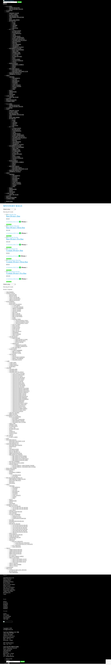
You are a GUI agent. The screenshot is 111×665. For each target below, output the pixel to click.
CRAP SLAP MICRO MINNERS (20, 389)
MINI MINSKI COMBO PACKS (17, 479)
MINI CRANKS (13, 414)
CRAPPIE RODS (16, 475)
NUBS (14, 317)
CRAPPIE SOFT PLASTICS (19, 40)
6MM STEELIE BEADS (15, 552)
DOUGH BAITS (16, 41)
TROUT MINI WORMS (15, 564)
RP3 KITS (11, 481)
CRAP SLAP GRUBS (17, 381)
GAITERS (14, 488)
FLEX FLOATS (16, 515)
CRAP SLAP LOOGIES (18, 387)
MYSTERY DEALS (14, 68)
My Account (9, 658)
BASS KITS (12, 303)
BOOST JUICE (13, 296)
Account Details (7, 616)
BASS (13, 22)
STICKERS (12, 94)
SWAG (8, 75)
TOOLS (14, 62)
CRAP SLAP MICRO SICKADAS (20, 391)
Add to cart (9, 224)
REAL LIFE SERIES (14, 20)
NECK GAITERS (16, 86)
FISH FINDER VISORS (18, 420)
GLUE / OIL (15, 55)
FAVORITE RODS (14, 449)
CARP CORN (12, 362)
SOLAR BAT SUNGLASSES (16, 462)
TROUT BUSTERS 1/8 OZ (19, 561)
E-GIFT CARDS (13, 14)
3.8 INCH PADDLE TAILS (22, 321)
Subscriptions (6, 617)
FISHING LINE (16, 52)
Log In (4, 613)
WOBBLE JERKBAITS (21, 346)
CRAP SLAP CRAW (17, 376)
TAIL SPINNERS (16, 44)
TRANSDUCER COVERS (19, 422)
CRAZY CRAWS (16, 309)
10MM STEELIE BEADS (15, 549)
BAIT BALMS (13, 294)
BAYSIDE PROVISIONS (15, 445)
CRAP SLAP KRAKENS (18, 384)
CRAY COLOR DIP (14, 297)
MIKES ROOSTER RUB (15, 453)
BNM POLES (12, 446)
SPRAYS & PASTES (14, 300)
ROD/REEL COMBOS (18, 64)
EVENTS (8, 98)
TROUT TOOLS (13, 565)
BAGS (11, 90)
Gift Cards (5, 619)
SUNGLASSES (16, 59)
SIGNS (11, 93)
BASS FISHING (10, 301)
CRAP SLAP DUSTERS (18, 378)
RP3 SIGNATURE (13, 15)
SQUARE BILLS (16, 347)
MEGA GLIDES (16, 351)
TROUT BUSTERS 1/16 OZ (19, 559)
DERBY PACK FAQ (14, 7)
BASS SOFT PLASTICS (18, 39)
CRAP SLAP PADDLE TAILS (19, 403)
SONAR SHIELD (13, 464)
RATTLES (11, 522)
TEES (13, 89)
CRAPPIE (14, 25)
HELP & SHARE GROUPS (16, 9)
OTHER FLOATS (16, 517)
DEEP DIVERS (16, 338)
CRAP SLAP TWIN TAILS (19, 410)
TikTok (5, 601)
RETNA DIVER (19, 342)
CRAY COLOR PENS (14, 298)
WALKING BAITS (17, 359)
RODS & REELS (13, 63)
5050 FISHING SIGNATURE (16, 17)
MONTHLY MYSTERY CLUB (20, 71)
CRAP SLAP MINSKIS (18, 401)
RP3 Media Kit (6, 592)
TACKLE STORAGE (17, 60)
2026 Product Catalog (8, 588)
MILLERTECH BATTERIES (19, 456)
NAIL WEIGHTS (16, 547)
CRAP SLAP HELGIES (18, 382)
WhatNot (5, 608)
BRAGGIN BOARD (11, 100)
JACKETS (15, 83)
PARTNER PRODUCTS (15, 72)
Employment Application (9, 590)
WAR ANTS (15, 335)
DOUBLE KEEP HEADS (15, 511)
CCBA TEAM (9, 95)
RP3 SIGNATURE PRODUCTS (14, 477)
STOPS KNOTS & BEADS (19, 518)
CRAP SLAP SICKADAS (18, 406)
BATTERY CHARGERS (18, 419)
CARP (13, 24)
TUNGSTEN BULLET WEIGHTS (24, 544)
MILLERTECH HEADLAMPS (20, 460)
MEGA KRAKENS (17, 315)
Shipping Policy (7, 580)
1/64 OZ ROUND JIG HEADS (20, 529)
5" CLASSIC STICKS (17, 307)
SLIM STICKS (16, 328)
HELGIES (14, 312)
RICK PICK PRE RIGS (15, 480)
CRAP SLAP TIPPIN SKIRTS (19, 408)
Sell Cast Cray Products (8, 587)
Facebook (5, 603)
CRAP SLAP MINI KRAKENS (20, 396)
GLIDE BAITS (13, 349)
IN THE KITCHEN (17, 56)
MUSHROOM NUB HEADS (16, 521)
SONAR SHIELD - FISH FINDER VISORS (23, 465)
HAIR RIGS (12, 366)
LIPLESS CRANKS (14, 412)
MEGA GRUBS (16, 313)
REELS (14, 66)
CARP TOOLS (13, 364)
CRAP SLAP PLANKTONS (19, 404)
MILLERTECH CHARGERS (19, 457)
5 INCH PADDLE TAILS (21, 323)
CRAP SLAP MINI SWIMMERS (20, 399)
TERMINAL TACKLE (18, 47)
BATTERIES (15, 418)
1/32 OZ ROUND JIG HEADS (20, 526)
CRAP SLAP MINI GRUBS (19, 395)
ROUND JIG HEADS (14, 523)
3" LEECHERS (16, 305)
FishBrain (5, 607)
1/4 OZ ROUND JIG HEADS (19, 528)
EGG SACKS (12, 555)
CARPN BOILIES (13, 365)
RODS (14, 67)
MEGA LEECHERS (17, 316)
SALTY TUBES (16, 324)
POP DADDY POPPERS (18, 357)
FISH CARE (15, 51)
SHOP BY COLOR (14, 13)
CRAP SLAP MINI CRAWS (19, 393)
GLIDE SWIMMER (17, 350)
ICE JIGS (11, 519)
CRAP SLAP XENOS (17, 411)
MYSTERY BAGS (17, 70)
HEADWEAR (15, 81)
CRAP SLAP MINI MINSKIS (19, 397)
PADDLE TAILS (16, 319)
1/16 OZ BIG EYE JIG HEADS (20, 507)
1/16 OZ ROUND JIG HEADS (20, 525)
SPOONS (14, 43)
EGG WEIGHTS (16, 545)
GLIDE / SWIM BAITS (18, 37)
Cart (7, 663)
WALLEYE (15, 28)
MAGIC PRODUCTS (14, 452)
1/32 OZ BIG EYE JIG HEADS (20, 509)
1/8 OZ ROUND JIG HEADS (19, 530)
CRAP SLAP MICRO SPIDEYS (20, 392)
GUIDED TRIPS (10, 101)
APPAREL (12, 76)
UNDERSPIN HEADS (15, 537)
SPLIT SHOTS (13, 533)
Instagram (5, 604)
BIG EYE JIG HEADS (15, 506)
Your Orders (6, 615)
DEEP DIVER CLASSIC (21, 339)
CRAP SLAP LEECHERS (18, 385)
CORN (14, 34)
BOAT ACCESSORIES (18, 49)
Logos (4, 594)
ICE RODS (15, 476)
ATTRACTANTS (16, 30)
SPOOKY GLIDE (16, 353)
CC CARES (9, 6)
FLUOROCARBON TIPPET (16, 556)
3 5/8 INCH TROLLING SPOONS (18, 570)
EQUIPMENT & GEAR (15, 48)
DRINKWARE (13, 91)
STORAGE (12, 431)
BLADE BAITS (16, 32)
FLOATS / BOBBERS (14, 514)
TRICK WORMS (16, 334)
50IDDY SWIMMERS (17, 308)
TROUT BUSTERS (14, 557)
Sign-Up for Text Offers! (9, 584)
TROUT (14, 26)
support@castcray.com (8, 577)
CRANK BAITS (16, 36)
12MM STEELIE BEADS (15, 551)
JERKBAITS (15, 343)
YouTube (5, 605)
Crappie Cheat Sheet (8, 591)
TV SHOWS (9, 10)
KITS (10, 18)
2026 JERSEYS (16, 78)
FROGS (14, 355)
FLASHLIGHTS (16, 53)
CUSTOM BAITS (16, 33)
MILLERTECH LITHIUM (15, 454)
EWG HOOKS (13, 513)
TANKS (14, 87)
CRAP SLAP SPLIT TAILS (19, 407)
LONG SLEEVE (16, 85)
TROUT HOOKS (13, 563)
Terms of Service (7, 579)
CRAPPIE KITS (13, 370)
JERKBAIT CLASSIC (20, 345)
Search (19, 2)
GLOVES (14, 79)
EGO (10, 448)
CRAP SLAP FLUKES (18, 380)
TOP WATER (15, 45)
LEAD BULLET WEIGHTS (22, 542)
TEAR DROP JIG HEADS (16, 534)
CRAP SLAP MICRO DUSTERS (20, 388)
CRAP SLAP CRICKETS (18, 377)
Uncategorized (9, 567)
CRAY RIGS (12, 510)
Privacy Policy (6, 583)
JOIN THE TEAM (13, 97)
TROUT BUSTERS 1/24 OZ (19, 560)
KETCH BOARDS (14, 450)
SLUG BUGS (15, 330)
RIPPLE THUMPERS (17, 358)
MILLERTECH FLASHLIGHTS (20, 458)
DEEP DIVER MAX (20, 340)
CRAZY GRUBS (16, 311)
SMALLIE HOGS (16, 331)
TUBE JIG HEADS (14, 536)
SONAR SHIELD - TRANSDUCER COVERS (24, 467)
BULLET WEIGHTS (17, 541)
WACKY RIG (12, 538)
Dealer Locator (6, 586)
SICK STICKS (16, 326)
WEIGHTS (12, 540)
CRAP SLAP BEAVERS (18, 374)
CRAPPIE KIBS (13, 369)
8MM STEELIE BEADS (15, 553)
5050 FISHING (10, 292)
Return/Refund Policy (8, 581)
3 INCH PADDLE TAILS (21, 320)
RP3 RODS (12, 483)
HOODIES (15, 82)
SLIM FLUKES (16, 327)
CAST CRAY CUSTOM (18, 373)
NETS (13, 58)
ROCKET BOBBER (14, 461)
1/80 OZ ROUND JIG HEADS (20, 532)
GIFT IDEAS (9, 435)
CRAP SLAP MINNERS (18, 400)
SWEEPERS (15, 332)
